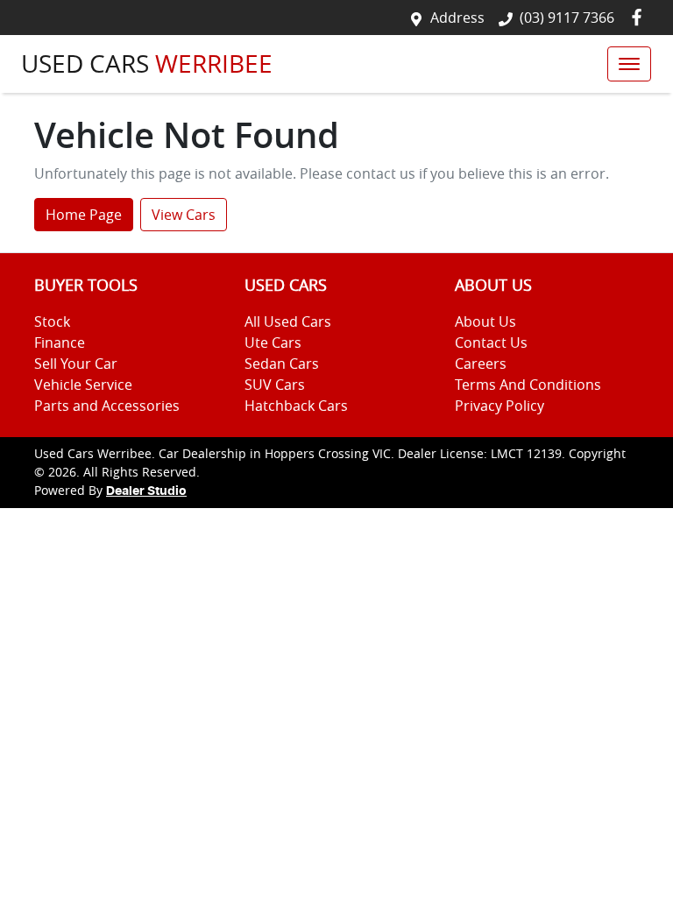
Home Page (84, 214)
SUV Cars (274, 384)
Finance (59, 342)
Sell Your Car (75, 363)
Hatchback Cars (296, 405)
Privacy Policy (499, 405)
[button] (629, 63)
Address (457, 17)
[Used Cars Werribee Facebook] (640, 17)
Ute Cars (272, 342)
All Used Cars (287, 321)
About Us (485, 321)
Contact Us (491, 342)
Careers (481, 363)
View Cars (184, 214)
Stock (52, 321)
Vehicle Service (83, 384)
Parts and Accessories (107, 405)
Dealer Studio (146, 491)
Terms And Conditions (528, 384)
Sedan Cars (281, 363)
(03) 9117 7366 (567, 17)
